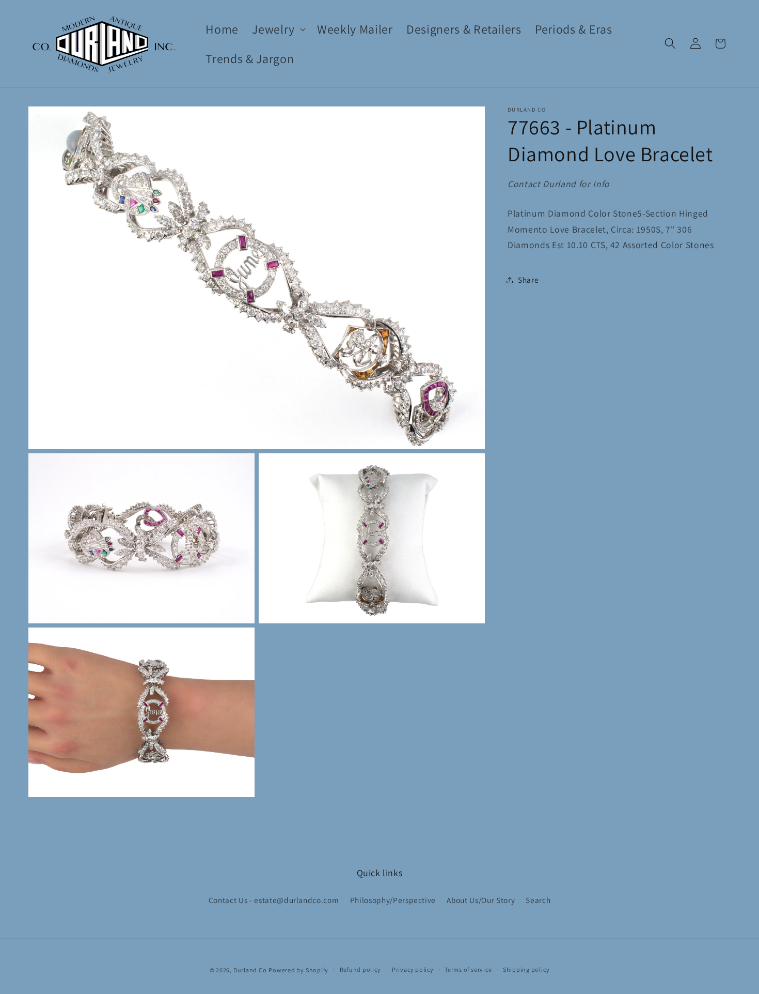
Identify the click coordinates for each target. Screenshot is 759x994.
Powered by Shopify (298, 970)
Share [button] (528, 279)
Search (538, 900)
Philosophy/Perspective (393, 900)
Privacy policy (413, 969)
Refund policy (360, 969)
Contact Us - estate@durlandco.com (274, 900)
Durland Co (250, 970)
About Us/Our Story (481, 900)
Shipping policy (526, 969)
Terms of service (468, 969)
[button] (277, 29)
